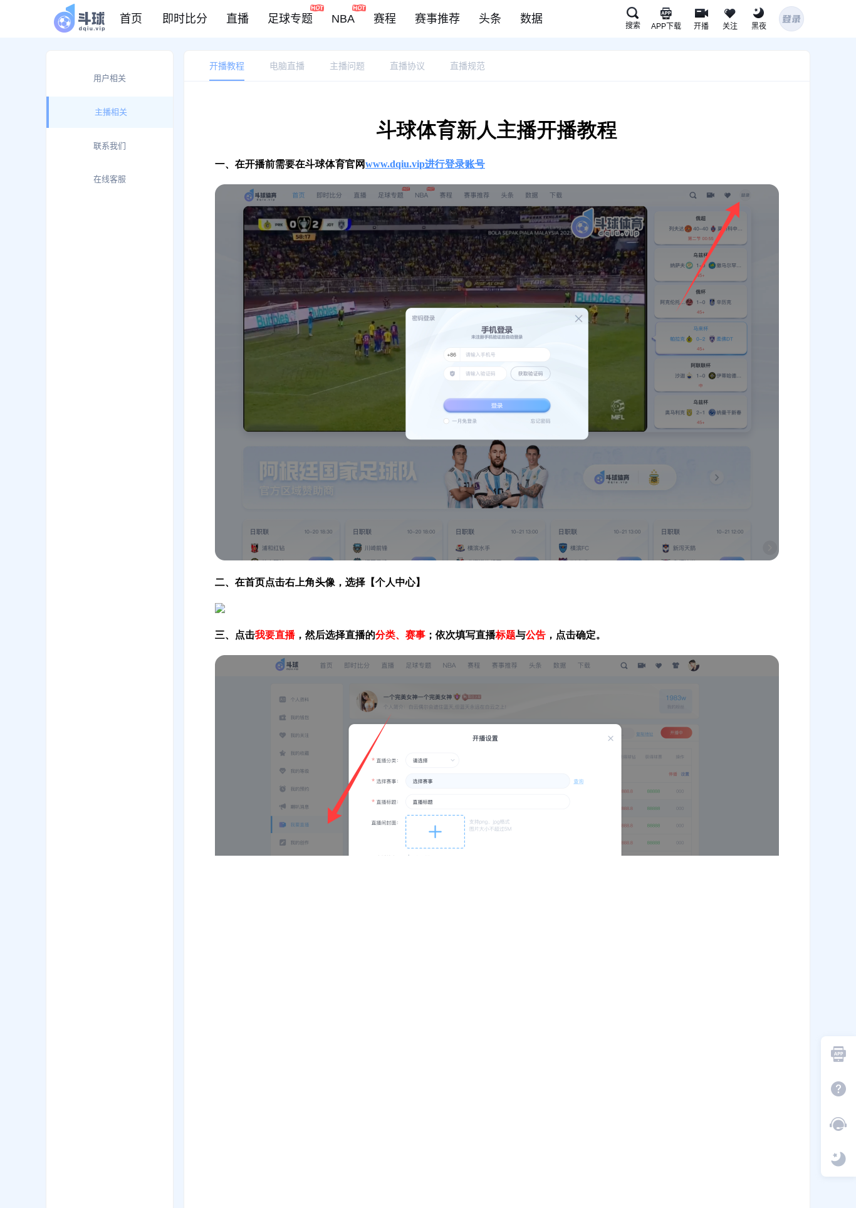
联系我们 (109, 145)
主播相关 (111, 112)
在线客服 (109, 179)
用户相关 (109, 78)
